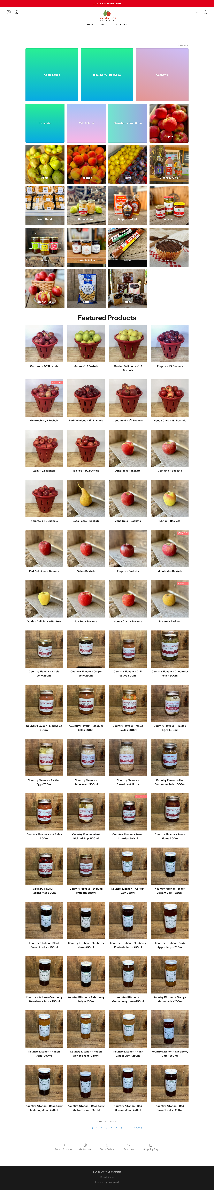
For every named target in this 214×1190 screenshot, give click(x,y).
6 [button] (116, 1128)
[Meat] (127, 241)
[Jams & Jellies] (86, 241)
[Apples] (169, 117)
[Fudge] (127, 283)
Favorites (129, 1149)
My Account (85, 1149)
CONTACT (122, 24)
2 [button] (97, 1128)
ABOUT (104, 24)
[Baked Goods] (44, 200)
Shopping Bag (150, 1149)
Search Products (63, 1149)
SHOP (89, 24)
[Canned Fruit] (86, 200)
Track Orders (107, 1149)
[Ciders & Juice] (169, 158)
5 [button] (111, 1128)
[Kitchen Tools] (44, 283)
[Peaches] (86, 158)
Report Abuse (107, 1177)
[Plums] (127, 158)
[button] (107, 15)
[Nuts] (86, 283)
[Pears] (44, 158)
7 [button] (121, 1128)
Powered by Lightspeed (107, 1182)
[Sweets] (169, 241)
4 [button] (106, 1128)
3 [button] (101, 1128)
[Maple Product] (127, 200)
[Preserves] (169, 200)
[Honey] (44, 241)
